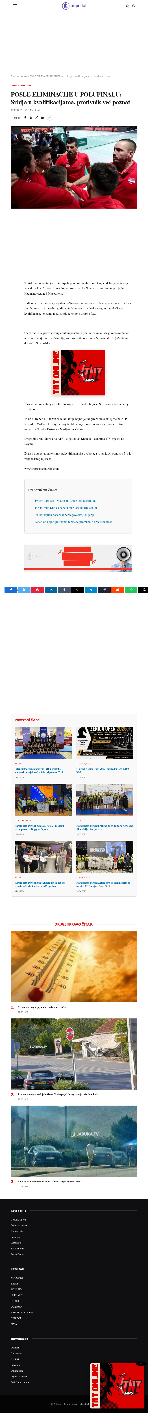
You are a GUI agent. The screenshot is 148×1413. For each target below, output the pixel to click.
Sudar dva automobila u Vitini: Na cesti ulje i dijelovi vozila (49, 1181)
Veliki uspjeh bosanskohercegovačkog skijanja (65, 515)
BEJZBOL (16, 1318)
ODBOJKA (16, 1306)
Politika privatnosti (20, 1382)
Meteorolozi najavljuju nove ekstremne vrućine (42, 1007)
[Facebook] (14, 226)
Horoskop (16, 1242)
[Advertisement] (74, 43)
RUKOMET (17, 1295)
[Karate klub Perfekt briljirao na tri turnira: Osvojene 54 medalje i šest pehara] (104, 800)
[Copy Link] (37, 118)
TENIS (14, 1283)
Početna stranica (19, 76)
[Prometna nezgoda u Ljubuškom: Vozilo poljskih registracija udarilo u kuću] (74, 1054)
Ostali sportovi (21, 85)
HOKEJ (15, 1301)
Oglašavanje (17, 1370)
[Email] (14, 251)
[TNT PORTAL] (74, 6)
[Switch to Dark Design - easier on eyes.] (133, 6)
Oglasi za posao (19, 1225)
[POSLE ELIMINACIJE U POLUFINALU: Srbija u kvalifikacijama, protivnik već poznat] (74, 167)
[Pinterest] (14, 242)
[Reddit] (14, 276)
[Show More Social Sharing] (49, 118)
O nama (15, 1347)
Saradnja (15, 1365)
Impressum (16, 1353)
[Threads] (14, 301)
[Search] (127, 6)
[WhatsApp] (14, 292)
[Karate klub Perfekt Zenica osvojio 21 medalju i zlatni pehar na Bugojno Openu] (43, 800)
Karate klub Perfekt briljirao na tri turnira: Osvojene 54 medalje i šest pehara (104, 827)
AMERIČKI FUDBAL (22, 1312)
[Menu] (15, 6)
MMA (14, 1324)
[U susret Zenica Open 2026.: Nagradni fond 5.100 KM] (104, 743)
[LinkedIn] (14, 267)
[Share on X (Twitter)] (31, 118)
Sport (18, 763)
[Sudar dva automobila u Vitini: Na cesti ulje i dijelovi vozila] (74, 1141)
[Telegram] (14, 284)
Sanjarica (15, 1237)
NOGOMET (17, 1277)
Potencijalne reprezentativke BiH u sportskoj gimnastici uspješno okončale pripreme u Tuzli (39, 770)
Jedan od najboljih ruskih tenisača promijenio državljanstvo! (73, 522)
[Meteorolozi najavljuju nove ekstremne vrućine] (74, 966)
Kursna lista (17, 1231)
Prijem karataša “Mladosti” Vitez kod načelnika (65, 500)
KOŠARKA (17, 1289)
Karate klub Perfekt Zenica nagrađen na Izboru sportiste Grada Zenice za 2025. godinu (40, 884)
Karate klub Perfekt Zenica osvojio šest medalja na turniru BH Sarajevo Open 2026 (103, 884)
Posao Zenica (17, 1254)
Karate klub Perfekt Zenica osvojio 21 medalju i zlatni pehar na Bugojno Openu (40, 827)
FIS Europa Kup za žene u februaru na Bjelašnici (66, 508)
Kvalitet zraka (18, 1248)
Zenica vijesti (83, 763)
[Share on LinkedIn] (42, 118)
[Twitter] (14, 234)
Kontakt (15, 1359)
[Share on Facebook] (25, 118)
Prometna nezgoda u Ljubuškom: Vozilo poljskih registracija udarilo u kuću (58, 1094)
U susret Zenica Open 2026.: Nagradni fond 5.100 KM (102, 770)
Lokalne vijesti (18, 1219)
